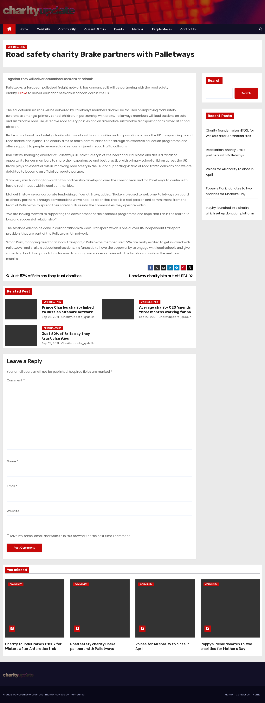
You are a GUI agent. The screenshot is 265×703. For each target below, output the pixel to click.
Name (12, 461)
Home (24, 29)
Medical (138, 29)
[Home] (9, 29)
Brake (22, 93)
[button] (260, 29)
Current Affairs (95, 29)
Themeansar (77, 694)
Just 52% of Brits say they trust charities (66, 336)
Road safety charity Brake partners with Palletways (92, 646)
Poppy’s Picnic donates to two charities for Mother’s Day (226, 646)
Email (12, 486)
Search (214, 80)
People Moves (162, 29)
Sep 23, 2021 (50, 317)
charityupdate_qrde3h (77, 317)
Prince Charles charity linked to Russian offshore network (68, 309)
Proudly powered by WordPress (23, 694)
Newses (60, 694)
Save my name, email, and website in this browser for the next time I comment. (70, 536)
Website (13, 511)
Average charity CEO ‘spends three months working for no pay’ (165, 312)
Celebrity (43, 29)
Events (119, 29)
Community (67, 29)
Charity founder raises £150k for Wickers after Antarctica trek (33, 646)
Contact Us (188, 29)
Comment (16, 380)
